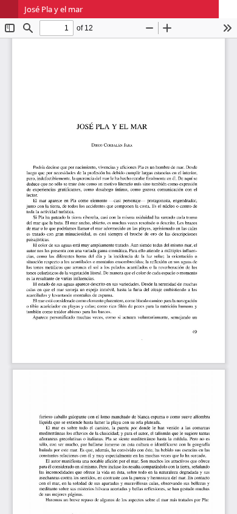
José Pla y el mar (53, 9)
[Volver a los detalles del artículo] (9, 9)
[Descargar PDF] (228, 9)
